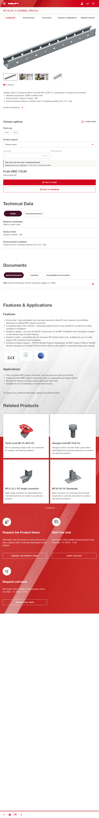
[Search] (93, 3)
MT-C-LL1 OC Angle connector (22, 488)
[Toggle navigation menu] (4, 3)
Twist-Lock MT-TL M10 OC (19, 443)
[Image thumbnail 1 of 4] (10, 76)
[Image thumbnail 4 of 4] (57, 76)
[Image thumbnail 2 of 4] (26, 76)
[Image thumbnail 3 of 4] (41, 76)
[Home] (13, 3)
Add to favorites (51, 189)
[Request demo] (10, 814)
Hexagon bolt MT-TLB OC (66, 443)
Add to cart (51, 182)
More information (11, 107)
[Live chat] (15, 814)
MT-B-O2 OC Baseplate (65, 488)
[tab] (10, 17)
